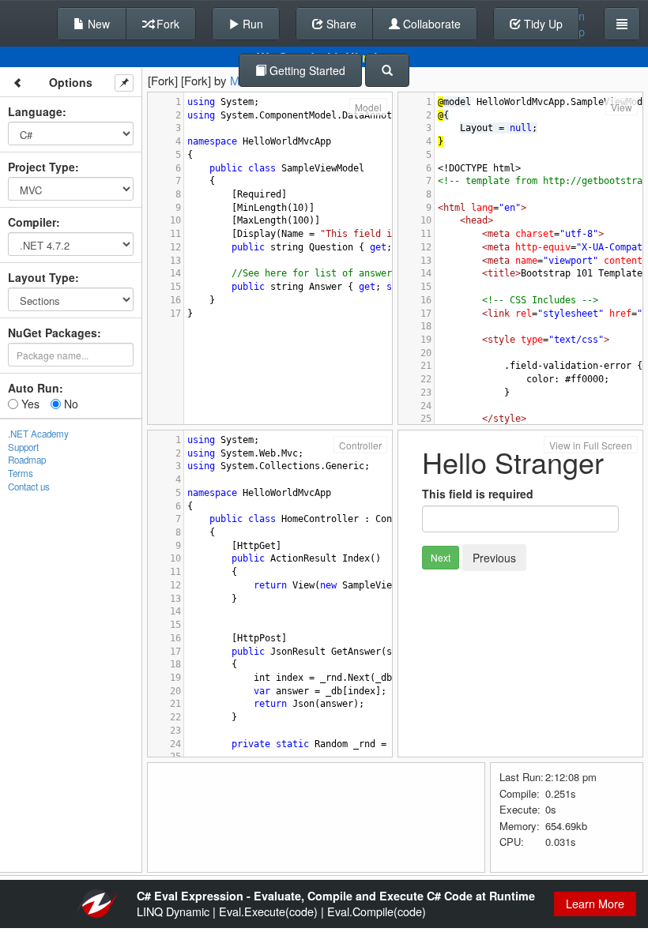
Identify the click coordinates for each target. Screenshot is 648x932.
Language (35, 111)
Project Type (41, 167)
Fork (166, 24)
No (69, 404)
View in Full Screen (590, 445)
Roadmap (27, 459)
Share (339, 24)
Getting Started (305, 70)
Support (23, 447)
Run (251, 24)
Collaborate (430, 24)
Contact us (29, 486)
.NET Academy (38, 433)
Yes (29, 404)
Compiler (32, 222)
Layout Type (41, 277)
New (97, 24)
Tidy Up (542, 24)
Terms (20, 473)
